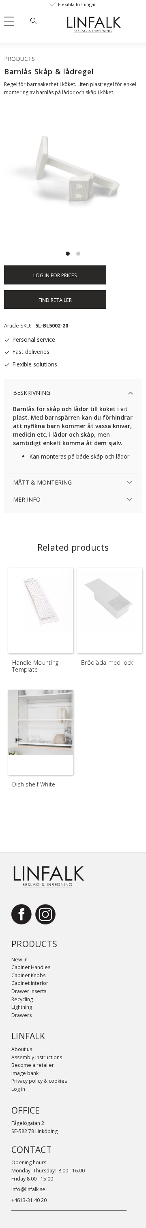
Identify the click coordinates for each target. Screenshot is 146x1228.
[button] (12, 23)
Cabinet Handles (30, 967)
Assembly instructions (36, 1057)
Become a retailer (32, 1065)
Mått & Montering (42, 482)
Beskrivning (31, 392)
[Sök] (33, 21)
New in (19, 959)
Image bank (25, 1073)
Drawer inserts (28, 991)
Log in (18, 1089)
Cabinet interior (29, 983)
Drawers (21, 1015)
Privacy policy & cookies (39, 1080)
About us (21, 1049)
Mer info (27, 499)
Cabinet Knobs (28, 975)
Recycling (22, 999)
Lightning (21, 1007)
